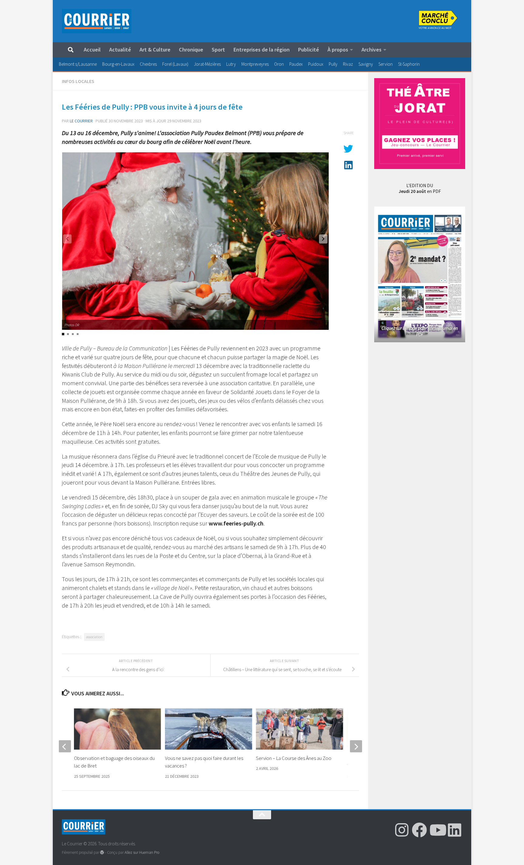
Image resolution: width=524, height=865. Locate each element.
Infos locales (78, 81)
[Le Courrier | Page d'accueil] (96, 21)
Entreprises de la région (261, 49)
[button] (323, 239)
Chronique (191, 49)
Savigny (365, 64)
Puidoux (315, 64)
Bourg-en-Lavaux (118, 64)
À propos (338, 49)
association (94, 637)
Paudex (296, 64)
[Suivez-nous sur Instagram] (401, 829)
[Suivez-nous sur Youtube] (437, 829)
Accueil (92, 49)
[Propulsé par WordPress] (102, 852)
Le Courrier (81, 121)
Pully (333, 64)
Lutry (231, 64)
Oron (279, 64)
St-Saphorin (409, 64)
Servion (385, 64)
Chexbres (148, 64)
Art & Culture (154, 49)
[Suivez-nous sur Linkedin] (454, 829)
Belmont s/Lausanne (78, 64)
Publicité (308, 49)
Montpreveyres (255, 64)
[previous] (65, 746)
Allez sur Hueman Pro (142, 852)
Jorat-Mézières (207, 64)
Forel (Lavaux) (175, 64)
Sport (218, 49)
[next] (356, 746)
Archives (371, 49)
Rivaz (348, 64)
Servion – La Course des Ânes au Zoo (294, 758)
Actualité (120, 49)
